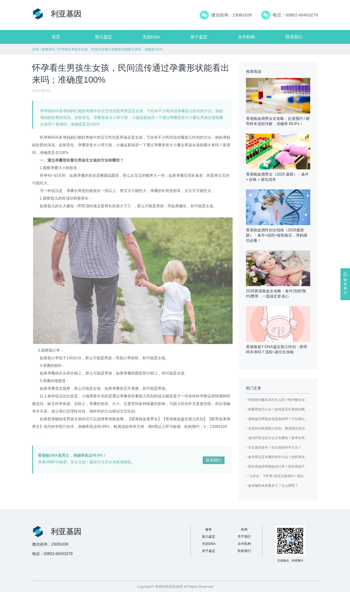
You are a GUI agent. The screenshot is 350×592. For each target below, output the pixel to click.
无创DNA (151, 37)
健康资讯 (48, 49)
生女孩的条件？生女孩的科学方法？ (274, 447)
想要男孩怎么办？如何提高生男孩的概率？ (279, 409)
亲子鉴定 (198, 37)
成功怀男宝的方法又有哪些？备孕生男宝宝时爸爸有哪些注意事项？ (298, 438)
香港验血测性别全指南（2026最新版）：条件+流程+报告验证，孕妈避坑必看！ (276, 235)
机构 (244, 529)
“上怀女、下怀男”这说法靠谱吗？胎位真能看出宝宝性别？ (291, 476)
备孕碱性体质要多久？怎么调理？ (273, 485)
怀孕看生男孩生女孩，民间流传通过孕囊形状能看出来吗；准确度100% (110, 49)
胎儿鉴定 (103, 37)
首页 (56, 37)
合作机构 (246, 37)
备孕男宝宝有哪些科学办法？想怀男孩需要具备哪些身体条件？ (294, 457)
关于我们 (244, 536)
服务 (208, 529)
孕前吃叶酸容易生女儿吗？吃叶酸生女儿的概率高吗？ (288, 400)
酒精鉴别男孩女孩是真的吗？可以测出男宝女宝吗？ (286, 419)
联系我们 (294, 37)
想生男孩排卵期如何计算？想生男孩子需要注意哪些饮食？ (291, 466)
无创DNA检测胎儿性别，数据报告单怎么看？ (281, 428)
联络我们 (244, 551)
